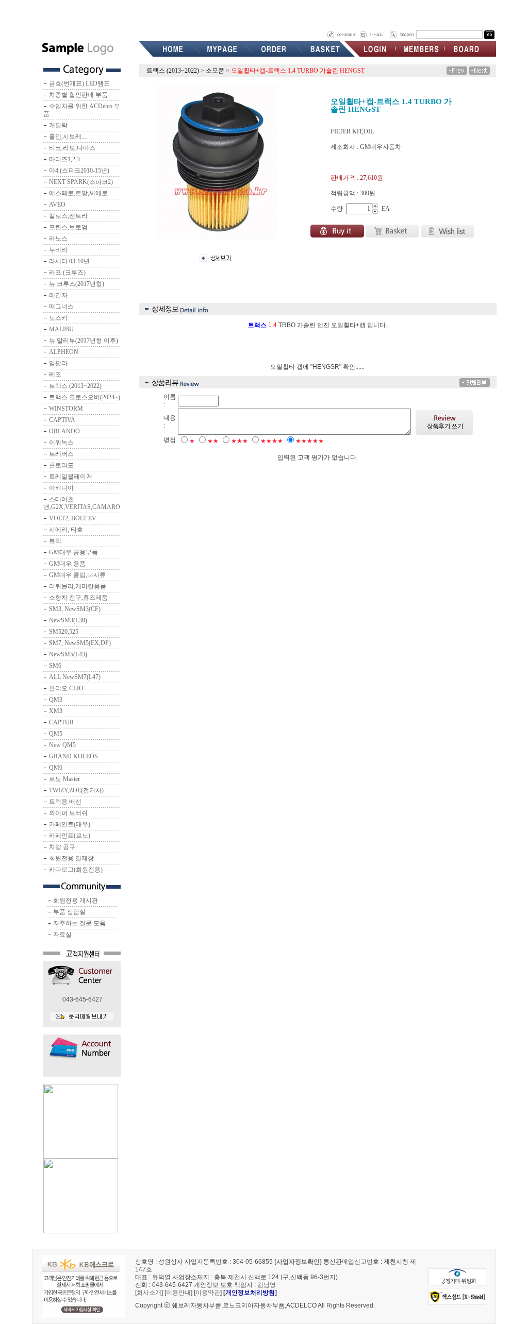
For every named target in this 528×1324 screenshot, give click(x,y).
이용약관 (207, 1292)
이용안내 (178, 1292)
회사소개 (149, 1292)
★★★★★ (309, 441)
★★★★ (271, 441)
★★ (213, 441)
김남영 (266, 1284)
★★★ (239, 441)
